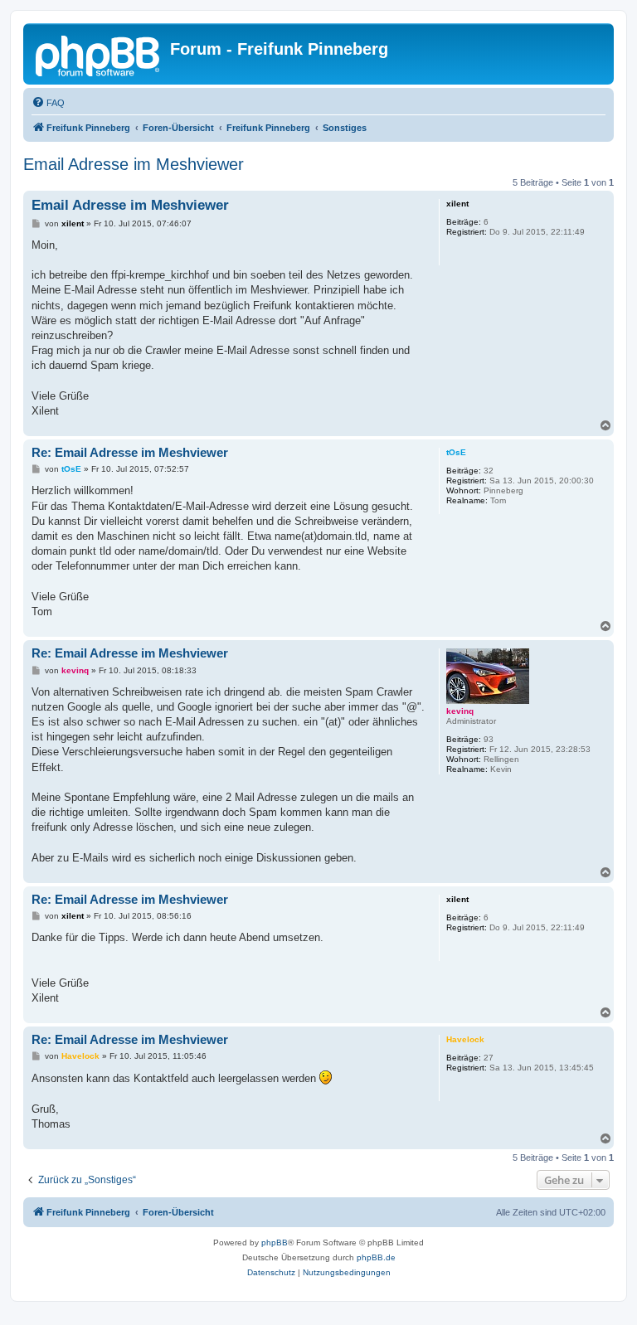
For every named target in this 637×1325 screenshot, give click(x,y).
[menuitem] (48, 103)
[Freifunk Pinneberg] (98, 53)
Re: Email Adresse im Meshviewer (130, 452)
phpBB (274, 1242)
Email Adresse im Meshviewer (133, 164)
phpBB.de (376, 1257)
